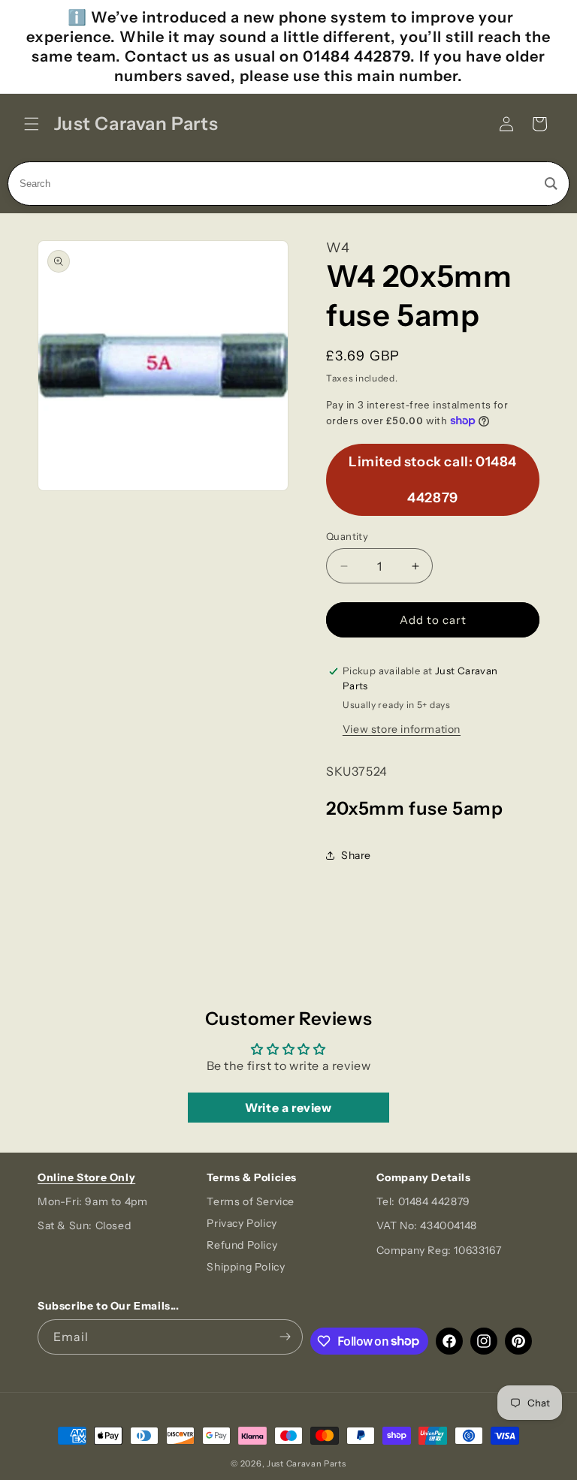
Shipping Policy (246, 1267)
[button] (31, 123)
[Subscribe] (285, 1337)
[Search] (551, 183)
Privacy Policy (241, 1223)
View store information (402, 729)
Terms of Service (251, 1201)
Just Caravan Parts (306, 1463)
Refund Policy (242, 1245)
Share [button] (356, 855)
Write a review (288, 1107)
